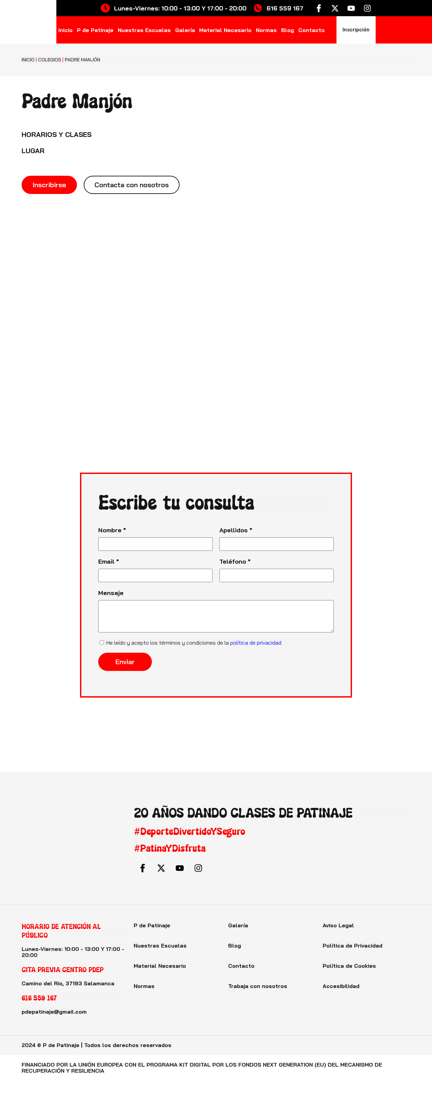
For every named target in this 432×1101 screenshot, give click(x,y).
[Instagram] (367, 8)
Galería (185, 30)
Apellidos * (235, 530)
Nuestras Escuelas (144, 30)
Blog (287, 30)
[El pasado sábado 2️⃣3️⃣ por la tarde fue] (252, 746)
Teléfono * (235, 561)
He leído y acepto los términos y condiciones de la (193, 642)
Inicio (65, 30)
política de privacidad (255, 642)
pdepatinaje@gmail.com (54, 1011)
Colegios (49, 60)
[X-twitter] (335, 8)
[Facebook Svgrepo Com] (318, 8)
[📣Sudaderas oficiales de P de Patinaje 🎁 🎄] (180, 746)
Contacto (311, 30)
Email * (108, 561)
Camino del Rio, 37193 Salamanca (68, 983)
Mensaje (111, 593)
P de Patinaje (95, 30)
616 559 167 (39, 997)
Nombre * (112, 530)
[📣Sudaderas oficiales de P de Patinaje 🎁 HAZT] (36, 746)
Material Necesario (225, 30)
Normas (266, 30)
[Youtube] (351, 8)
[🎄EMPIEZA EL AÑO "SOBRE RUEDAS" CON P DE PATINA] (108, 746)
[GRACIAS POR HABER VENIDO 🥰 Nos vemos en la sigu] (396, 746)
